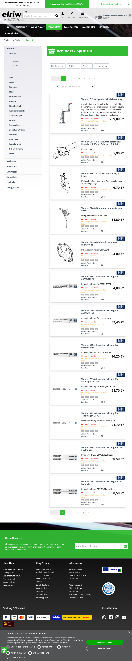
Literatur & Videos (17, 130)
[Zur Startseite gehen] (12, 16)
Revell (11, 153)
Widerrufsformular (77, 588)
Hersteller (55, 66)
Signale (15, 65)
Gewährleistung (42, 585)
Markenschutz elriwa (12, 576)
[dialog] (66, 645)
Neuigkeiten (12, 187)
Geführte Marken (76, 598)
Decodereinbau (42, 575)
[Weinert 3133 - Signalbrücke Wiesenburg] (65, 113)
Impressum (73, 591)
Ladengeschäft (9, 572)
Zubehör (12, 101)
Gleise (11, 92)
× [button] (129, 632)
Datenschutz (74, 578)
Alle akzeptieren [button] (104, 642)
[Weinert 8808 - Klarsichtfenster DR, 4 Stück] (65, 183)
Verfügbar (103, 66)
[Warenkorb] (93, 12)
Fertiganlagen (15, 125)
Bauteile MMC (15, 144)
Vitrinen (12, 120)
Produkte (11, 48)
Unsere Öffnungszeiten (13, 569)
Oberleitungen (15, 115)
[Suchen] (56, 16)
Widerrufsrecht (75, 585)
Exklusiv (10, 182)
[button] (4, 650)
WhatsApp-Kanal (43, 598)
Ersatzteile (13, 139)
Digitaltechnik (15, 106)
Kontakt (39, 581)
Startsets (13, 87)
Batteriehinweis (75, 569)
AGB (70, 581)
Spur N (12, 73)
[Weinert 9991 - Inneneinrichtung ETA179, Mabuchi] (65, 491)
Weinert (12, 53)
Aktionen (11, 161)
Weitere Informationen (61, 642)
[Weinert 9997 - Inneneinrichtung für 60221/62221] (65, 286)
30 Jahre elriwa (9, 582)
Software (13, 134)
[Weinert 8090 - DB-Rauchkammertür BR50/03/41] (65, 252)
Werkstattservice (43, 578)
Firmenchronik (9, 579)
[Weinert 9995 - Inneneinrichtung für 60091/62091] (65, 354)
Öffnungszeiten (110, 4)
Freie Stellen (8, 585)
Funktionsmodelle (17, 111)
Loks (11, 77)
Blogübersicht (42, 588)
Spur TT (13, 69)
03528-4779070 (76, 4)
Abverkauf (11, 166)
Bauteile (16, 62)
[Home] (8, 27)
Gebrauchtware (16, 149)
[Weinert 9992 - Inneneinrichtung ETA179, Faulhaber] (65, 457)
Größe (72, 66)
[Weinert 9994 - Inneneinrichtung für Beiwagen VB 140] (65, 389)
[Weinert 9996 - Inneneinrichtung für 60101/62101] (65, 320)
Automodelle (15, 96)
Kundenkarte (41, 594)
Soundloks (11, 177)
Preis (85, 66)
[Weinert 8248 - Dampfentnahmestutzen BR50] (65, 218)
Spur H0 (13, 58)
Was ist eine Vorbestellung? (80, 594)
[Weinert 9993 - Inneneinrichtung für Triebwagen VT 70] (65, 423)
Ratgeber (39, 591)
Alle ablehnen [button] (105, 648)
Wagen (12, 82)
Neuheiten (11, 171)
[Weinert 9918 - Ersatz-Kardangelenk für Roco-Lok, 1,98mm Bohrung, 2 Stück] (65, 150)
